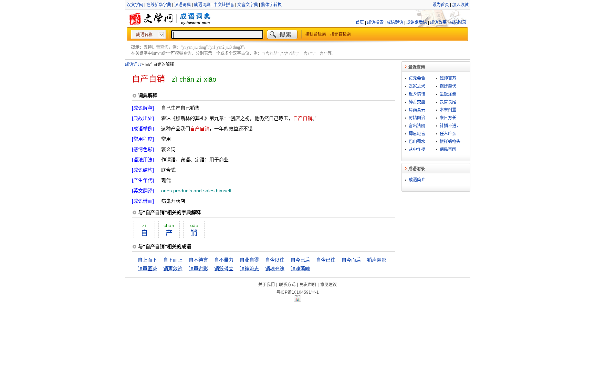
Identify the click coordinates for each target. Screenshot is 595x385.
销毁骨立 (223, 268)
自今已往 (325, 260)
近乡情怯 (417, 94)
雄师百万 (448, 78)
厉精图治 (417, 117)
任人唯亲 (448, 133)
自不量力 (223, 260)
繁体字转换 (271, 4)
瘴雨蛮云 (417, 110)
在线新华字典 (158, 4)
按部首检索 (340, 34)
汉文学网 (135, 4)
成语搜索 (375, 22)
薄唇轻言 (417, 133)
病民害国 (448, 149)
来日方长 (448, 117)
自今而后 (351, 260)
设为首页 (440, 4)
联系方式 (287, 284)
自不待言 (198, 260)
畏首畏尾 (448, 102)
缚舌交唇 (417, 102)
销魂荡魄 (300, 268)
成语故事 (438, 22)
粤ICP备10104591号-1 (297, 292)
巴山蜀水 (417, 141)
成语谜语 (395, 22)
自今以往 (274, 260)
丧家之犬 (417, 86)
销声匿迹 (147, 268)
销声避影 (198, 268)
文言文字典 (247, 4)
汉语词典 (182, 4)
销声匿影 (376, 260)
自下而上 (172, 260)
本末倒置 (448, 110)
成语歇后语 (416, 22)
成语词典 (202, 4)
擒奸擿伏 (448, 86)
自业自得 (249, 260)
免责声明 (308, 284)
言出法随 (417, 125)
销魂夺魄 (274, 268)
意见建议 (328, 284)
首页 (360, 22)
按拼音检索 (315, 34)
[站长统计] (297, 300)
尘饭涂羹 (448, 94)
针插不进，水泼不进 (458, 125)
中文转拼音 (223, 4)
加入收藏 (460, 4)
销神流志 (249, 268)
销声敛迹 (172, 268)
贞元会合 (417, 78)
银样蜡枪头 (450, 141)
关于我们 (266, 284)
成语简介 (417, 180)
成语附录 (458, 22)
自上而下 (147, 260)
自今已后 (300, 260)
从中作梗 (417, 149)
